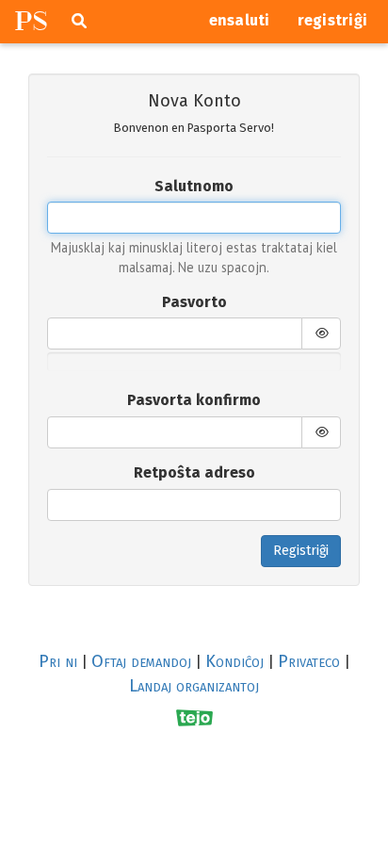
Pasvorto (194, 302)
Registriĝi (301, 551)
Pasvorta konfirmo (194, 400)
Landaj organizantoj (194, 685)
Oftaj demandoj (141, 661)
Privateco (309, 661)
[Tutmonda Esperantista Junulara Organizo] (194, 718)
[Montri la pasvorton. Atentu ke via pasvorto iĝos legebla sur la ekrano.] (321, 333)
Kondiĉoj (234, 661)
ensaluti (239, 20)
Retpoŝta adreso (194, 472)
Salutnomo (194, 186)
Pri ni (58, 661)
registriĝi (333, 20)
